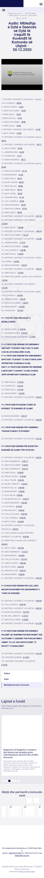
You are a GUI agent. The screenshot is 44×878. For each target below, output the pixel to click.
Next (36, 800)
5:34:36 (22, 555)
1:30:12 (39, 269)
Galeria (7, 673)
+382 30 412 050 (14, 853)
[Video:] (22, 74)
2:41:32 (39, 439)
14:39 (23, 111)
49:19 (19, 190)
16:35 (18, 114)
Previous (29, 800)
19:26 (18, 126)
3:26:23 (24, 484)
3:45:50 (22, 491)
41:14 (24, 171)
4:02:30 (24, 514)
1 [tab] (3, 781)
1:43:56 (20, 295)
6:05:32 (39, 608)
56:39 (23, 205)
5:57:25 (39, 578)
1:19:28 (25, 246)
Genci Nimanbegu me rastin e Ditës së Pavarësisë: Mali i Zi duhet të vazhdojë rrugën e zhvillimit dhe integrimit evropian (21, 754)
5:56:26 (22, 574)
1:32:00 (4, 280)
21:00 (38, 129)
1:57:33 (20, 310)
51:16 (21, 197)
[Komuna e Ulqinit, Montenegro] (12, 4)
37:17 (19, 156)
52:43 (22, 201)
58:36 (19, 212)
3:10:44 (23, 476)
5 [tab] (16, 781)
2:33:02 (22, 393)
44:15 (19, 178)
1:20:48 (23, 250)
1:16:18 (25, 235)
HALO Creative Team (27, 871)
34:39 (21, 152)
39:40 (3, 167)
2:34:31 (39, 397)
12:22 (21, 107)
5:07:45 (21, 548)
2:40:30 (39, 420)
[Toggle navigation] (41, 4)
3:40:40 (21, 488)
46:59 (21, 182)
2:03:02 (24, 333)
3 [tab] (9, 781)
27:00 (19, 133)
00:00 (19, 103)
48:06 (20, 186)
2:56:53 (25, 465)
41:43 (21, 175)
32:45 (20, 148)
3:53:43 (24, 503)
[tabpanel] (21, 745)
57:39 (24, 209)
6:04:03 (39, 601)
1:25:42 (16, 261)
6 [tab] (19, 781)
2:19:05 (32, 337)
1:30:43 (20, 273)
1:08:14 (39, 231)
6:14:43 (4, 665)
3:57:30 (19, 506)
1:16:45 (39, 239)
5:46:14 (23, 571)
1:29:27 (24, 265)
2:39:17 (24, 416)
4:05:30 (23, 518)
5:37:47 (24, 559)
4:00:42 (21, 510)
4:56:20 (4, 544)
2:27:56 (20, 390)
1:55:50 (22, 307)
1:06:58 (20, 227)
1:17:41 (22, 243)
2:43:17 (25, 461)
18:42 (23, 122)
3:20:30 (21, 480)
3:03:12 (25, 469)
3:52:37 (26, 499)
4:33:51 (15, 529)
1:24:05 (20, 254)
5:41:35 (21, 567)
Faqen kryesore (15, 13)
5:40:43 (23, 563)
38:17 (23, 160)
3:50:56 (20, 495)
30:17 (39, 145)
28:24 (3, 141)
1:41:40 (4, 288)
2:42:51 (39, 457)
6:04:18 (23, 604)
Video (6, 679)
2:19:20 (20, 382)
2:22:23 (20, 386)
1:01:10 (39, 216)
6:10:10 (25, 616)
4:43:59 (26, 537)
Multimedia (30, 13)
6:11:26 (39, 623)
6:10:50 (25, 620)
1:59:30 (23, 329)
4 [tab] (12, 781)
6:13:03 (26, 657)
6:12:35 (39, 653)
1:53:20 (22, 299)
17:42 (19, 118)
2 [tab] (6, 781)
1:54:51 (25, 303)
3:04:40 (20, 473)
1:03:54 (4, 224)
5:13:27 (25, 552)
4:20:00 (21, 522)
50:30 (20, 194)
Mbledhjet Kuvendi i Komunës (23, 15)
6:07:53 (26, 612)
